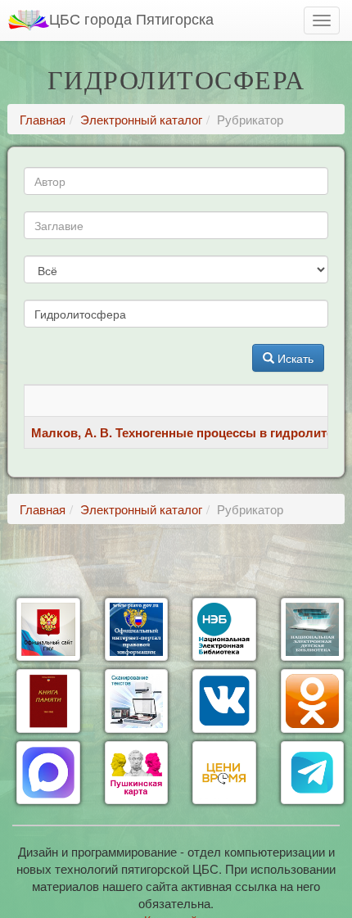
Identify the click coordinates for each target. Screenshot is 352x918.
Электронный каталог (141, 119)
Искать (294, 358)
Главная (42, 119)
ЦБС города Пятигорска (131, 18)
